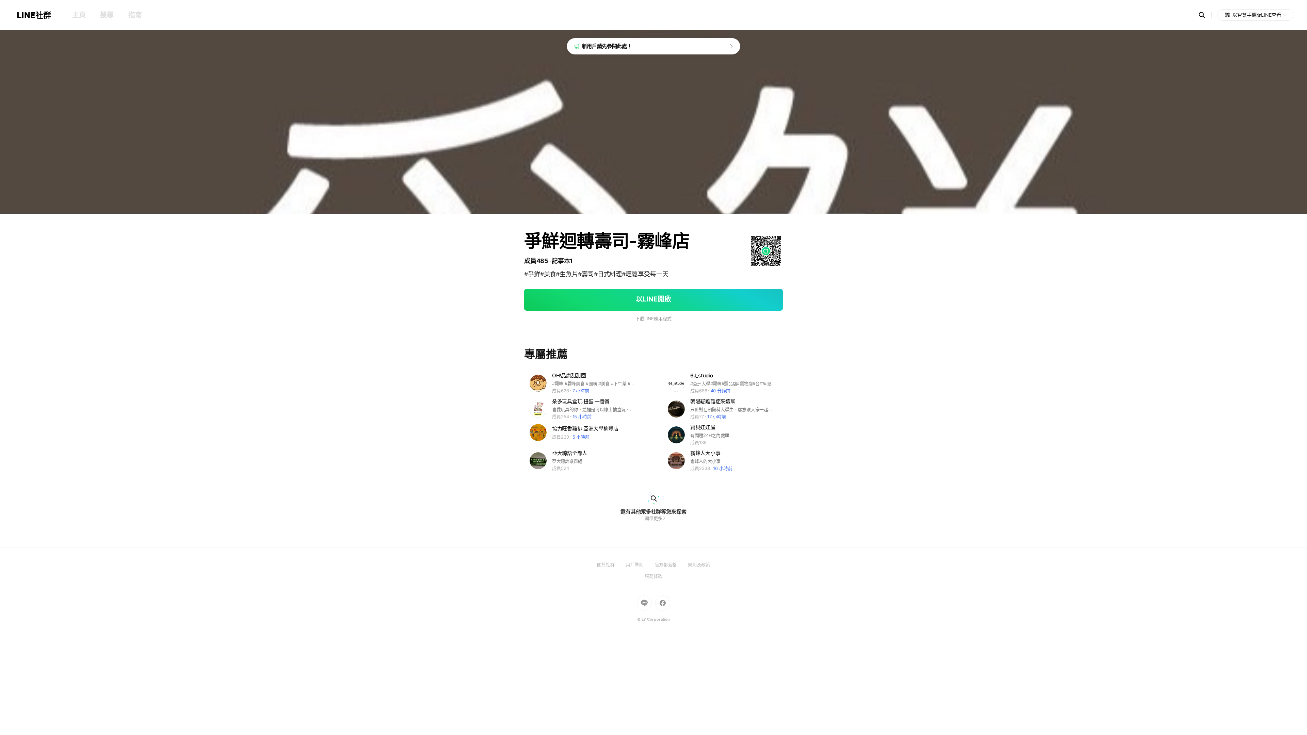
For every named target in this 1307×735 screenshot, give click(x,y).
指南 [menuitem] (135, 15)
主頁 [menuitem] (78, 15)
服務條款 (653, 576)
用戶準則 (640, 564)
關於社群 (611, 564)
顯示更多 (653, 518)
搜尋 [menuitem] (106, 15)
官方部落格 (671, 564)
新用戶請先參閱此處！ (607, 46)
